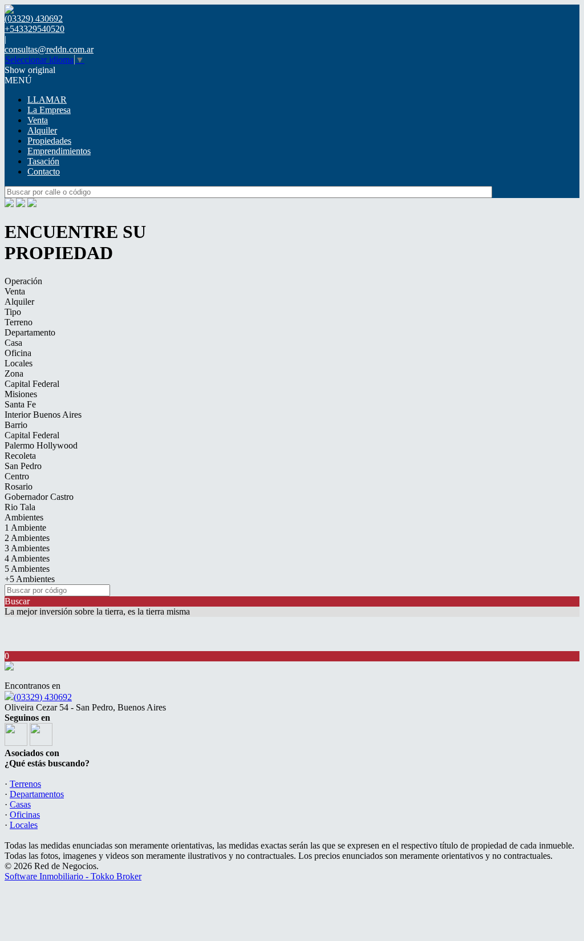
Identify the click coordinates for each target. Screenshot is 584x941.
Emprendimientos (59, 151)
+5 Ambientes (30, 579)
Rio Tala (20, 507)
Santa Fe (20, 404)
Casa (13, 343)
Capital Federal (32, 384)
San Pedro (23, 466)
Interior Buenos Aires (43, 414)
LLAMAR (47, 99)
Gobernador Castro (39, 497)
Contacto (43, 171)
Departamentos (37, 794)
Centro (17, 476)
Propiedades (49, 141)
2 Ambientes (27, 538)
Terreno (19, 322)
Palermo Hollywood (41, 445)
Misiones (21, 394)
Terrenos (25, 784)
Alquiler (42, 130)
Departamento (30, 332)
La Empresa (49, 110)
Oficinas (25, 814)
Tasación (43, 161)
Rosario (19, 486)
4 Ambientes (27, 558)
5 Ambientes (27, 569)
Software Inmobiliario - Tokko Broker (73, 876)
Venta (37, 120)
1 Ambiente (25, 527)
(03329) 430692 (43, 697)
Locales (19, 363)
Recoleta (20, 456)
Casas (20, 804)
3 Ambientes (27, 548)
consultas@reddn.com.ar (49, 49)
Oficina (18, 353)
